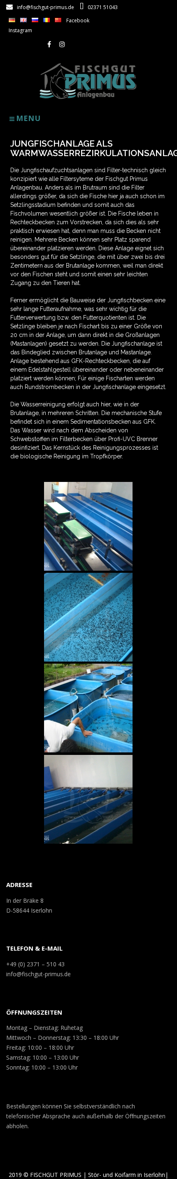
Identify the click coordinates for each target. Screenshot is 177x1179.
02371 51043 (103, 7)
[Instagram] (62, 44)
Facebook (77, 20)
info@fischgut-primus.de (45, 7)
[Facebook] (49, 44)
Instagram (20, 30)
